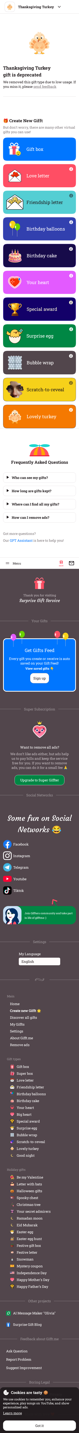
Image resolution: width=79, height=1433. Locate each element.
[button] (39, 477)
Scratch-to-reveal (31, 1141)
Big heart (24, 1114)
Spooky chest (27, 1197)
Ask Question (17, 1351)
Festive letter (27, 1252)
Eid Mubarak (27, 1225)
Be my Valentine (30, 1177)
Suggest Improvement (24, 1367)
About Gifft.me (21, 1038)
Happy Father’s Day (32, 1286)
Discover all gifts (23, 1017)
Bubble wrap (27, 1135)
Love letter (25, 1080)
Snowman (25, 1259)
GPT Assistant (21, 540)
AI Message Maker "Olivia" (34, 1313)
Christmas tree (28, 1204)
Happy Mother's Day (33, 1279)
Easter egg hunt (29, 1238)
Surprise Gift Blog (27, 1324)
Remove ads (20, 1044)
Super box (25, 1073)
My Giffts (17, 1024)
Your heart (25, 1107)
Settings (16, 1031)
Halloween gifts (29, 1191)
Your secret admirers (34, 1211)
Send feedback (44, 86)
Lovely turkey (28, 1148)
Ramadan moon (30, 1218)
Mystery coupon (30, 1266)
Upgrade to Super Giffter (39, 780)
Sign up (39, 678)
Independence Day (32, 1273)
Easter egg (25, 1232)
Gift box (23, 1066)
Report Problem (18, 1359)
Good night (26, 1155)
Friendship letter (30, 1087)
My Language (30, 954)
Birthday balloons (31, 1094)
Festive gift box (29, 1245)
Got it (39, 1425)
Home (15, 1004)
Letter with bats (29, 1184)
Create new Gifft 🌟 (25, 1010)
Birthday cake (28, 1100)
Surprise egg (27, 1128)
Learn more (12, 1413)
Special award (28, 1121)
